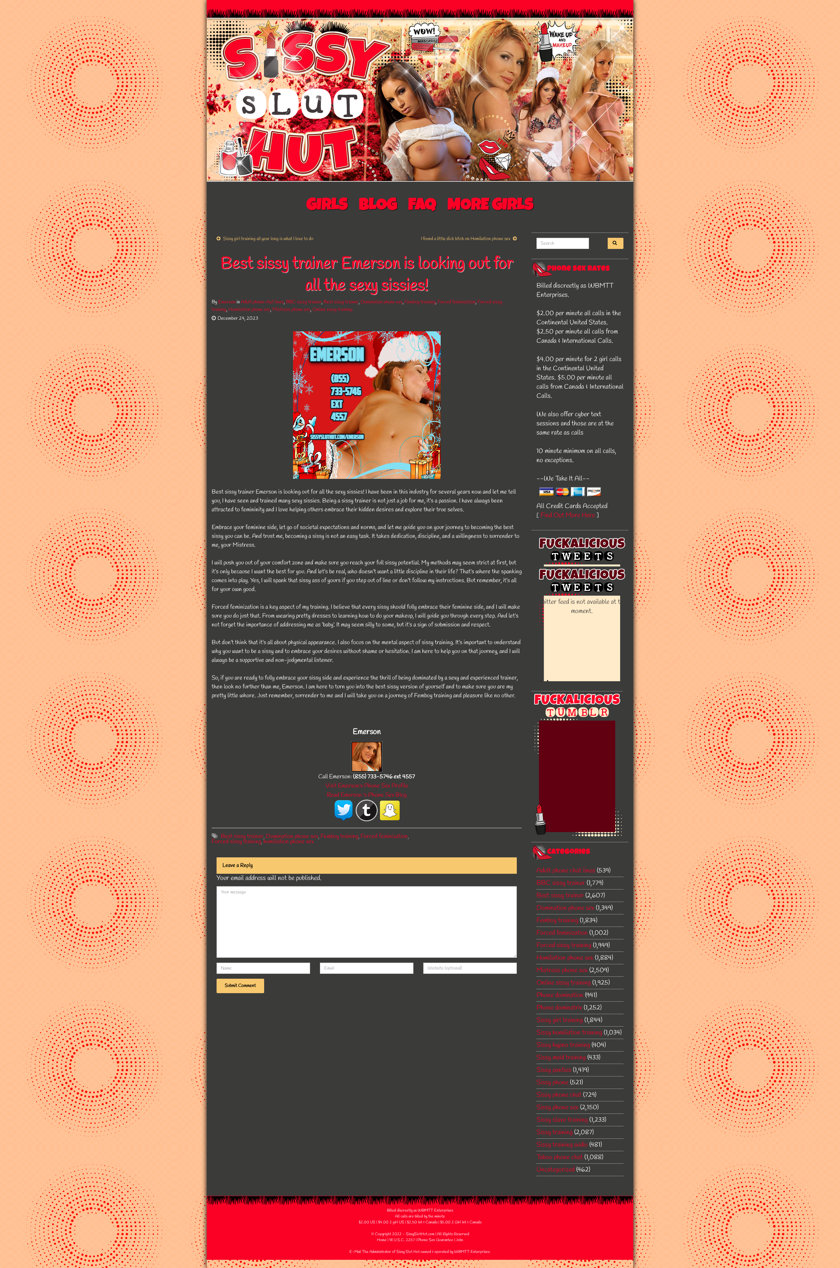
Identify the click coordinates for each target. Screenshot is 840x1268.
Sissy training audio (562, 1144)
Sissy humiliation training (569, 1032)
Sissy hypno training (563, 1045)
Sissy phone (552, 1082)
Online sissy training (332, 309)
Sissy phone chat (558, 1095)
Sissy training (554, 1132)
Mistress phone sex (291, 309)
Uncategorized (555, 1169)
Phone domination (559, 995)
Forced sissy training (236, 842)
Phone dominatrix (559, 1007)
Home (382, 1240)
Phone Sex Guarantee (435, 1240)
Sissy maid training (561, 1057)
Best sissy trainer (341, 302)
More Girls (491, 206)
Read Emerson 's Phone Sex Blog (367, 795)
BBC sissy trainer (304, 302)
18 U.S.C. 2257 (402, 1240)
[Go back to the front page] (420, 100)
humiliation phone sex (288, 842)
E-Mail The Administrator (370, 1252)
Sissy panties (553, 1070)
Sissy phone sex (557, 1107)
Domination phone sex (382, 302)
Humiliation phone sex (249, 309)
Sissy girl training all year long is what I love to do (268, 239)
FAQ (422, 206)
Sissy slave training (562, 1119)
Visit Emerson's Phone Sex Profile (367, 786)
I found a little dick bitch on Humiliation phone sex (465, 239)
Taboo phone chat (559, 1157)
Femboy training (420, 302)
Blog (378, 206)
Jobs (459, 1240)
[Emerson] (366, 756)
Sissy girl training (559, 1020)
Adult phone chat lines (262, 302)
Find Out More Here (567, 515)
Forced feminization (456, 302)
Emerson (227, 302)
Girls (327, 206)
